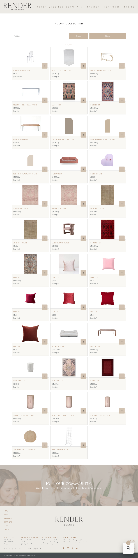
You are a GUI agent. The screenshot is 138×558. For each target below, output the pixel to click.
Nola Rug (16, 277)
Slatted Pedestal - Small (101, 415)
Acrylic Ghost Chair (21, 70)
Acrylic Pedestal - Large (62, 70)
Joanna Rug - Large (21, 208)
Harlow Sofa (57, 174)
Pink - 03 (55, 277)
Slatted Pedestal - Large (24, 415)
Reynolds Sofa (58, 346)
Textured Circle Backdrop (24, 450)
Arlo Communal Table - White (25, 105)
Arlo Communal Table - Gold (101, 70)
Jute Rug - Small (20, 243)
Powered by (69, 44)
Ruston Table (95, 346)
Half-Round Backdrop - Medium (102, 139)
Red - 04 (16, 346)
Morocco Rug (95, 243)
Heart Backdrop (96, 174)
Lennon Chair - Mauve (60, 243)
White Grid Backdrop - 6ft (62, 450)
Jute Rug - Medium (97, 208)
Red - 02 (55, 312)
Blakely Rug (95, 105)
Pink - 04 (93, 277)
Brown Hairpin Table (21, 139)
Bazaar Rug (56, 105)
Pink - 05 (16, 312)
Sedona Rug (95, 381)
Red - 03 (93, 312)
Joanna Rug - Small (59, 208)
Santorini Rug (57, 381)
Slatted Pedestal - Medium (63, 415)
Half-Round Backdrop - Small (25, 174)
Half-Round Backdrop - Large (64, 139)
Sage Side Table (19, 381)
